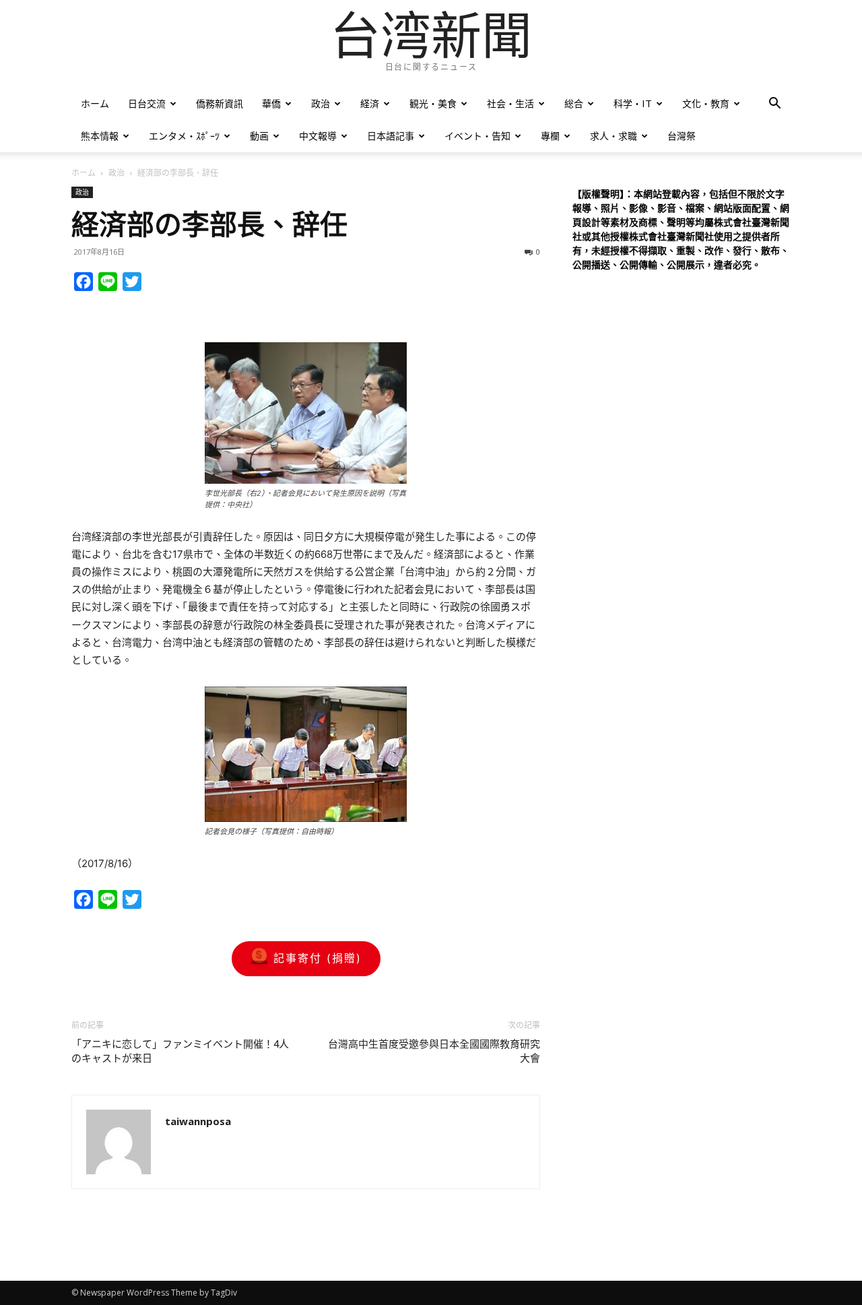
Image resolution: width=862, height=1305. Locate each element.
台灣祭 (681, 135)
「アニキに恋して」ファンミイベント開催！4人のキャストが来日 (180, 1051)
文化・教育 (705, 103)
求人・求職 (613, 135)
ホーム (95, 103)
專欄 (550, 135)
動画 (259, 135)
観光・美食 (433, 103)
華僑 (271, 103)
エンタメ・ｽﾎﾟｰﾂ (184, 135)
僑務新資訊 (219, 103)
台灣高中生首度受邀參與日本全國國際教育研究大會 (434, 1051)
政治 (320, 103)
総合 (573, 103)
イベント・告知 (477, 135)
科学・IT (633, 103)
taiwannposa (198, 1121)
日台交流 (147, 103)
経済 (369, 103)
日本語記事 (390, 135)
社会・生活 (510, 103)
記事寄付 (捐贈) (317, 958)
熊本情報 (100, 135)
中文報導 (318, 135)
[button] (774, 104)
